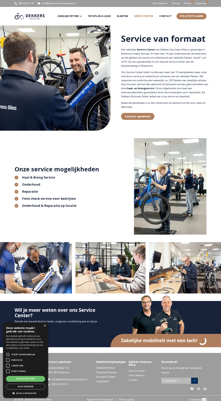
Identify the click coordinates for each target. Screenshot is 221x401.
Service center (143, 16)
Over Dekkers (160, 3)
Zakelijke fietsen (105, 367)
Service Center (137, 370)
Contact (165, 16)
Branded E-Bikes (105, 376)
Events (187, 3)
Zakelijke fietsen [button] (68, 16)
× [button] (45, 326)
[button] (25, 393)
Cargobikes (102, 381)
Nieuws (176, 3)
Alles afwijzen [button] (26, 386)
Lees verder (24, 348)
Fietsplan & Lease (99, 16)
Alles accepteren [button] (25, 378)
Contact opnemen (137, 116)
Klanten (122, 16)
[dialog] (25, 360)
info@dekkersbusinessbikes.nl (69, 379)
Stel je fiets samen (191, 16)
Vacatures (200, 3)
